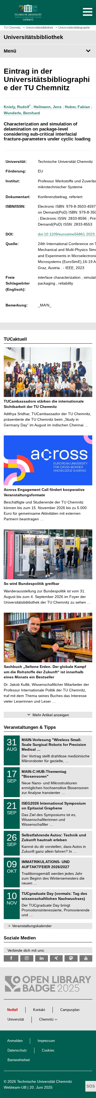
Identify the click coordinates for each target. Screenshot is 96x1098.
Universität (15, 1019)
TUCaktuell (15, 339)
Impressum (46, 1041)
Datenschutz (17, 1050)
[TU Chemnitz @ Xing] (56, 958)
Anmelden (15, 1041)
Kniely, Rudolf (17, 107)
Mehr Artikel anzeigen (51, 715)
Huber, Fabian (77, 107)
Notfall (12, 1010)
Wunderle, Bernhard (22, 113)
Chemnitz (46, 1019)
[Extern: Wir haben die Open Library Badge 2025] (48, 985)
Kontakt (39, 1010)
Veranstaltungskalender (32, 926)
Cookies (48, 1050)
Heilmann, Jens (48, 107)
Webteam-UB (15, 1087)
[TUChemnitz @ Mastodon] (71, 958)
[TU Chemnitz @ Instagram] (26, 958)
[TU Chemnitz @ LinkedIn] (41, 958)
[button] (82, 12)
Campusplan (69, 1010)
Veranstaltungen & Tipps (30, 727)
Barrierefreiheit (18, 1060)
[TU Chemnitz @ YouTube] (85, 958)
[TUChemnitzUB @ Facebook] (11, 958)
